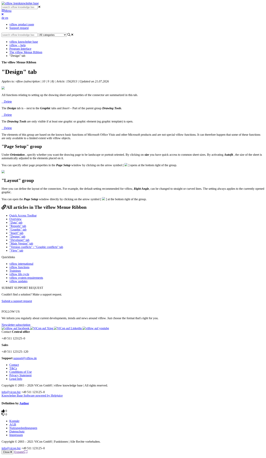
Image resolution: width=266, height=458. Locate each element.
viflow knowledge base (23, 41)
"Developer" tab (19, 240)
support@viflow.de (25, 358)
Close (6, 452)
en (6, 17)
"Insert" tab (16, 233)
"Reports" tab (17, 226)
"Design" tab (17, 236)
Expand (19, 452)
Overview (15, 219)
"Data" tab (15, 222)
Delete (8, 101)
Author (24, 403)
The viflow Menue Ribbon (25, 52)
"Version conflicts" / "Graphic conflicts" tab (36, 247)
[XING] (42, 328)
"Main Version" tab (21, 243)
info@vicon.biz (11, 392)
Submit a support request (17, 301)
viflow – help (17, 45)
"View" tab (16, 250)
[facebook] (16, 328)
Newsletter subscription (16, 324)
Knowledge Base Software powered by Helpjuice (32, 395)
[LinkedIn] (68, 328)
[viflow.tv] (96, 328)
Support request (19, 28)
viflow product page (21, 24)
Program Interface (20, 48)
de (3, 17)
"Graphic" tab (17, 229)
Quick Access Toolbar (23, 215)
